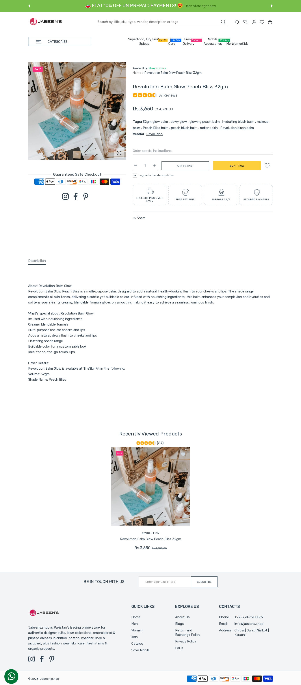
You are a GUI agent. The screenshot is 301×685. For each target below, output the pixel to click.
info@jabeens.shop (249, 624)
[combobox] (163, 22)
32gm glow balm (155, 122)
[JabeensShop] (45, 22)
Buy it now (237, 165)
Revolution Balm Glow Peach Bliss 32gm (150, 539)
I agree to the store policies (156, 175)
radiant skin (209, 128)
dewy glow (179, 122)
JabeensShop (49, 678)
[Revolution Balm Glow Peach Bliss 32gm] (150, 486)
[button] (29, 6)
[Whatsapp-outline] (11, 676)
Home (137, 73)
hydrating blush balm (238, 122)
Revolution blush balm (237, 128)
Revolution (154, 134)
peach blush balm (184, 128)
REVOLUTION (150, 532)
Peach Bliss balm (155, 128)
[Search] (223, 21)
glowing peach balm (205, 122)
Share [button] (141, 218)
